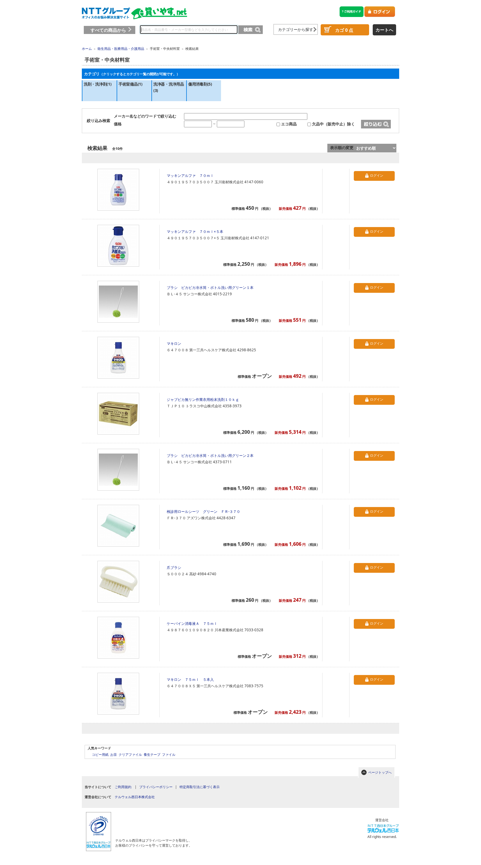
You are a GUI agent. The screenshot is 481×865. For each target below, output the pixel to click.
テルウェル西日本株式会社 (135, 797)
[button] (152, 822)
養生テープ (152, 754)
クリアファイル (130, 754)
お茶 (113, 754)
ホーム (87, 48)
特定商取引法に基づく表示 (200, 786)
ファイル (168, 754)
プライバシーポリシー (156, 786)
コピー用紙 (100, 754)
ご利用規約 (123, 786)
